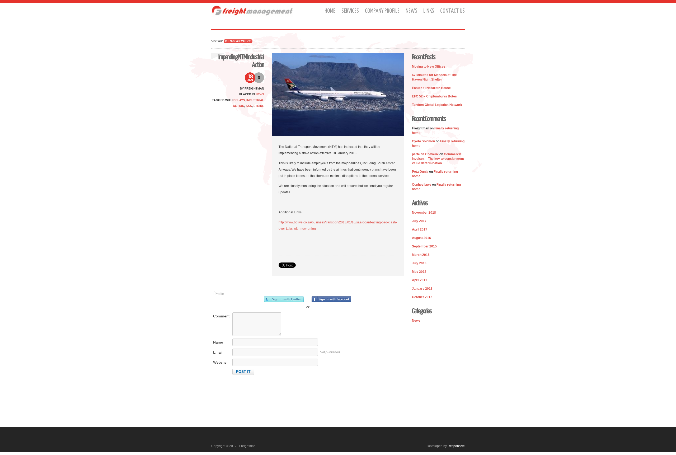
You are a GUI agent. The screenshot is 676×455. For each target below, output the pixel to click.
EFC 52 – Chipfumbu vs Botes (434, 96)
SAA (249, 105)
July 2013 (419, 263)
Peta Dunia (420, 171)
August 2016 (421, 238)
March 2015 (421, 255)
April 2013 (419, 280)
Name (218, 342)
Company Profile (382, 11)
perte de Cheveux (425, 154)
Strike (258, 105)
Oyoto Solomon (423, 141)
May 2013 (419, 272)
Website (220, 362)
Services (350, 11)
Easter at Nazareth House (431, 88)
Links (428, 11)
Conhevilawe (421, 184)
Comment (221, 316)
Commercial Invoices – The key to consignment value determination (438, 158)
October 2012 (422, 297)
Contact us (452, 11)
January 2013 (422, 288)
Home (330, 11)
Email (217, 352)
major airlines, (351, 163)
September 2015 (424, 246)
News (411, 11)
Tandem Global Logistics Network (437, 105)
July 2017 (419, 221)
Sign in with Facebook (331, 299)
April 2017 (419, 229)
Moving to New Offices (428, 66)
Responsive (456, 446)
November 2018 (424, 212)
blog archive (238, 41)
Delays (239, 100)
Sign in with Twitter (284, 299)
